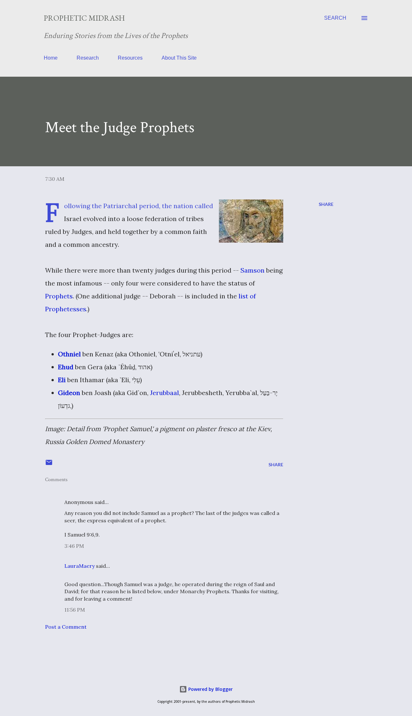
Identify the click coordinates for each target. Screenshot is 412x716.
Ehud (65, 367)
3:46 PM (74, 546)
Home (51, 58)
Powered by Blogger (210, 689)
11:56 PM (74, 609)
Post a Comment (66, 627)
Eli (62, 380)
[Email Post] (49, 464)
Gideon (69, 393)
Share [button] (326, 204)
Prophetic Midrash (84, 18)
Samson (252, 270)
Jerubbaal (164, 393)
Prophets (59, 296)
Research (88, 58)
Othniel (69, 354)
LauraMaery (79, 566)
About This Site (179, 58)
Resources (130, 58)
